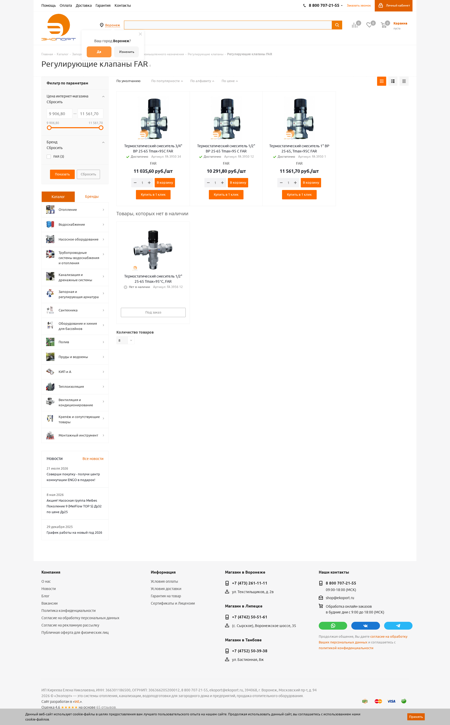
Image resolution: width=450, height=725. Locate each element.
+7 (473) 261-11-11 (249, 583)
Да (99, 52)
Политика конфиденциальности (68, 611)
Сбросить (55, 102)
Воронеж (112, 25)
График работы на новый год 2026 (74, 532)
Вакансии (49, 603)
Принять (416, 717)
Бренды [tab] (92, 196)
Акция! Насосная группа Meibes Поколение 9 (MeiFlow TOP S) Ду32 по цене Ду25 (74, 506)
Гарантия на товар (166, 596)
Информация (163, 572)
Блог (45, 596)
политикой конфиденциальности (346, 648)
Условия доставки (166, 589)
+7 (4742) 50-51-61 (249, 617)
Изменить (126, 52)
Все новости (93, 459)
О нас (46, 581)
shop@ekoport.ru (340, 598)
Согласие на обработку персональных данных (80, 618)
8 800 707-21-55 (341, 583)
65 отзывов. (106, 707)
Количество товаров (135, 332)
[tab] (58, 196)
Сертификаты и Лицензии (173, 603)
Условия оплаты (164, 581)
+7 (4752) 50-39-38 (249, 651)
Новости (48, 589)
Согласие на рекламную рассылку (70, 625)
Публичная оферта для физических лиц (75, 632)
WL (77, 701)
